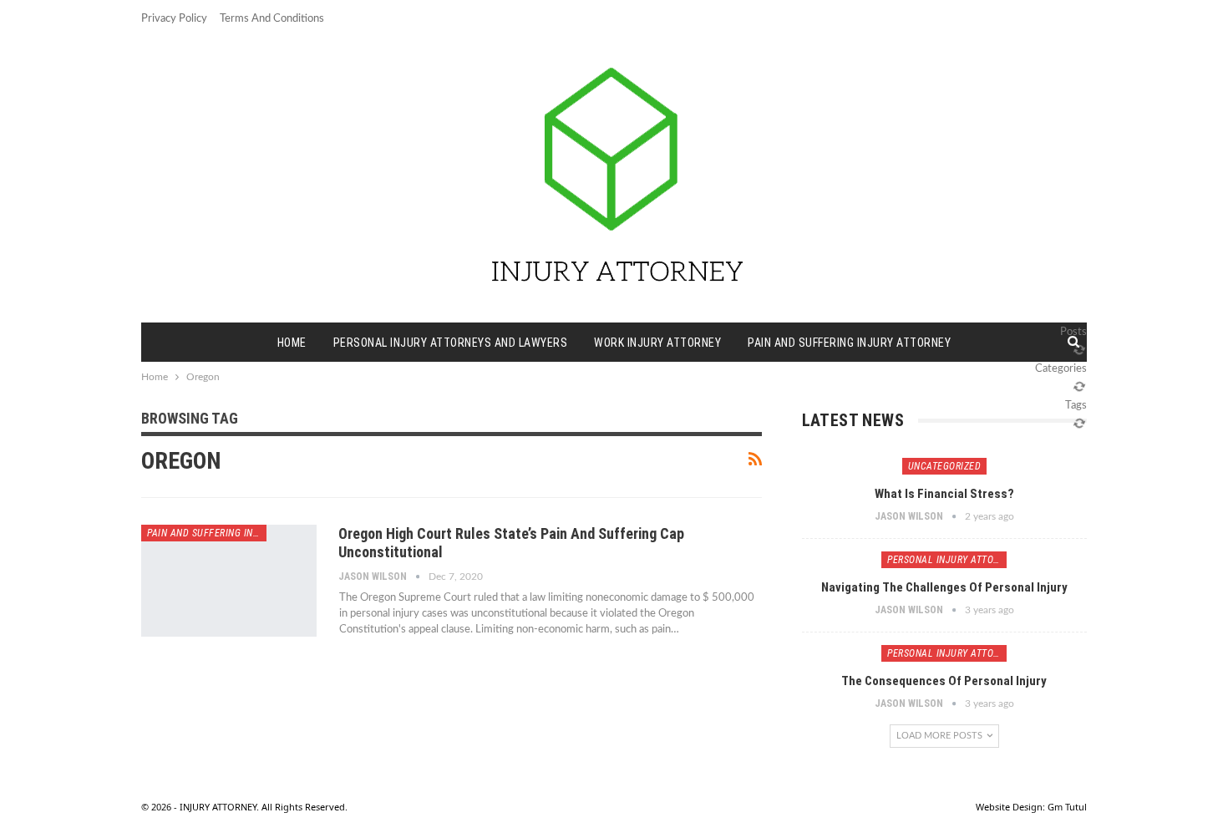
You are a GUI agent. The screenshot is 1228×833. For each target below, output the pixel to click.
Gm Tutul (1067, 806)
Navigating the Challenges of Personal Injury (944, 587)
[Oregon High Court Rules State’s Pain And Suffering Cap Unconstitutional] (229, 581)
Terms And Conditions (272, 18)
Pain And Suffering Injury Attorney (849, 342)
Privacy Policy (174, 18)
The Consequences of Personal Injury (944, 680)
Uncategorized (945, 466)
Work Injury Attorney (657, 342)
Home (292, 342)
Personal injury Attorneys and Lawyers (450, 342)
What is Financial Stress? (944, 493)
